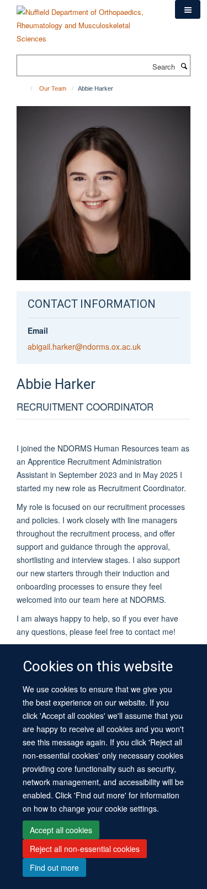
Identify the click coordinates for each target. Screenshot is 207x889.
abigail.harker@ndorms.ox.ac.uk (84, 346)
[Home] (26, 88)
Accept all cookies (61, 829)
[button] (187, 9)
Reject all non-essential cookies (85, 848)
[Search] (184, 66)
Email (38, 330)
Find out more (54, 867)
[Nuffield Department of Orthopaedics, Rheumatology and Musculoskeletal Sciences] (87, 21)
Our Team (52, 88)
